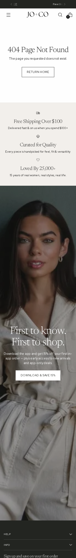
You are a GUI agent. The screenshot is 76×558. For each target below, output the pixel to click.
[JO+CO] (38, 15)
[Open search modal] (60, 15)
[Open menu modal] (8, 15)
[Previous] (11, 4)
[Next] (64, 4)
